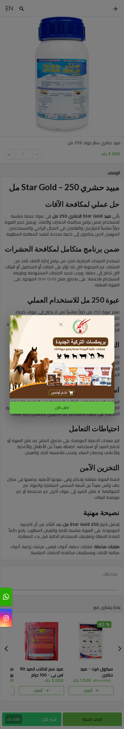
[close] (61, 324)
